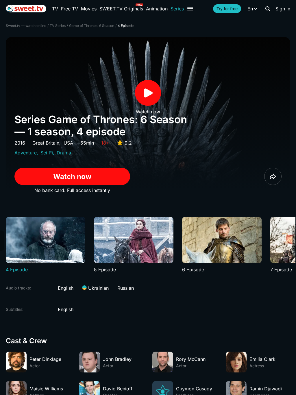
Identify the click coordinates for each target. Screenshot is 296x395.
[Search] (267, 8)
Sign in (282, 9)
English (65, 288)
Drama (64, 153)
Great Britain (45, 143)
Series (177, 9)
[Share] (273, 176)
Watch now (72, 176)
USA (68, 143)
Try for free (227, 8)
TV (55, 9)
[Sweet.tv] (26, 8)
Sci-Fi (46, 153)
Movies (89, 9)
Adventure (25, 153)
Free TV (69, 9)
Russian (125, 288)
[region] (148, 245)
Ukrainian (98, 288)
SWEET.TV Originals (121, 9)
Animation (157, 9)
